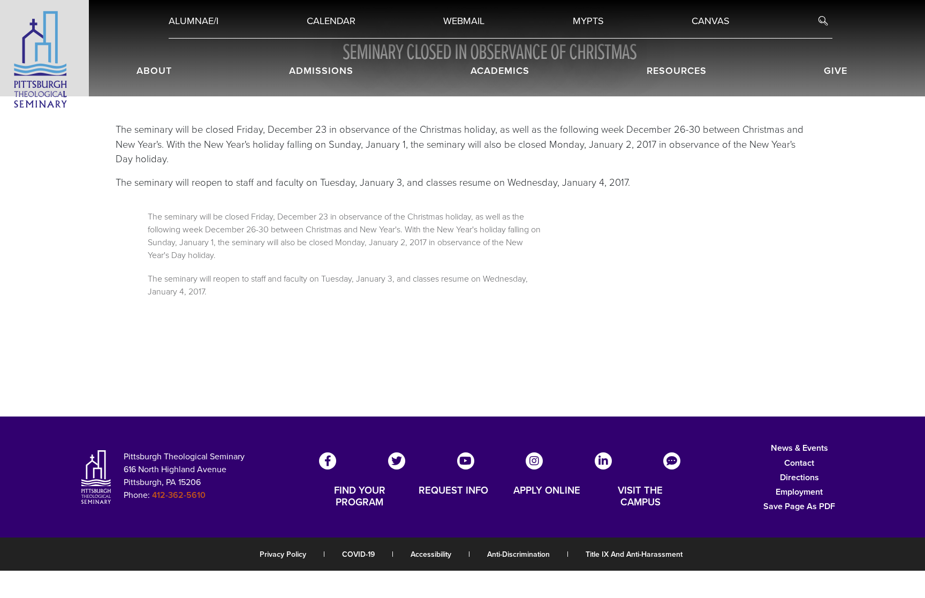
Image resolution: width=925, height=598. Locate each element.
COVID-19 (358, 554)
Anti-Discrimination (518, 554)
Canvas (711, 21)
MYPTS (588, 21)
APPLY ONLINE (546, 491)
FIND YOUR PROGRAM (359, 496)
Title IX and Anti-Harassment (634, 554)
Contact (799, 463)
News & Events (799, 448)
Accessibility (431, 554)
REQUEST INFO (453, 491)
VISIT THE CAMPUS (640, 496)
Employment (799, 492)
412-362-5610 (179, 495)
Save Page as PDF (799, 506)
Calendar (331, 21)
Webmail (463, 21)
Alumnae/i (193, 21)
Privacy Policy (283, 554)
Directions (799, 477)
